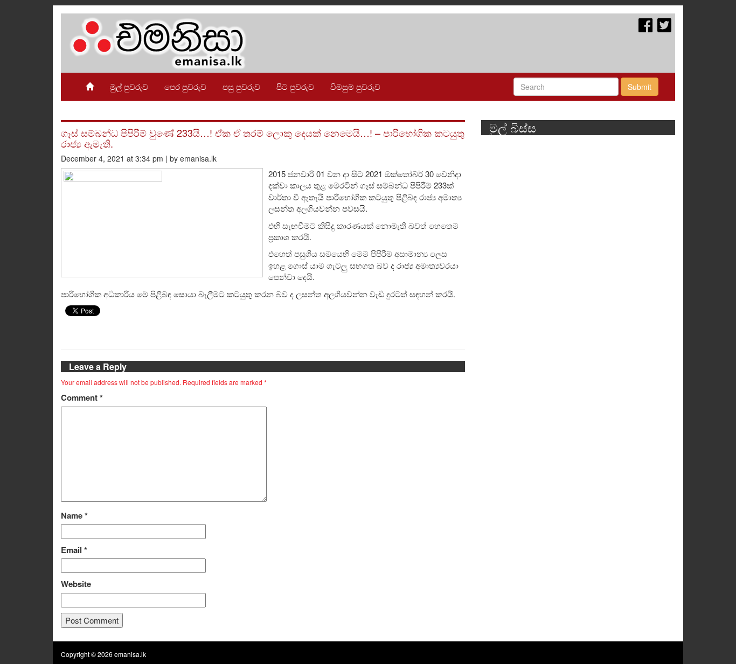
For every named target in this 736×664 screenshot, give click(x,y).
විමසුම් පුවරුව (355, 86)
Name (74, 515)
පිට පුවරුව (295, 86)
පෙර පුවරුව (185, 86)
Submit (639, 86)
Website (76, 584)
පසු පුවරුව (241, 86)
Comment (82, 397)
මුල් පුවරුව (129, 86)
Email (74, 550)
